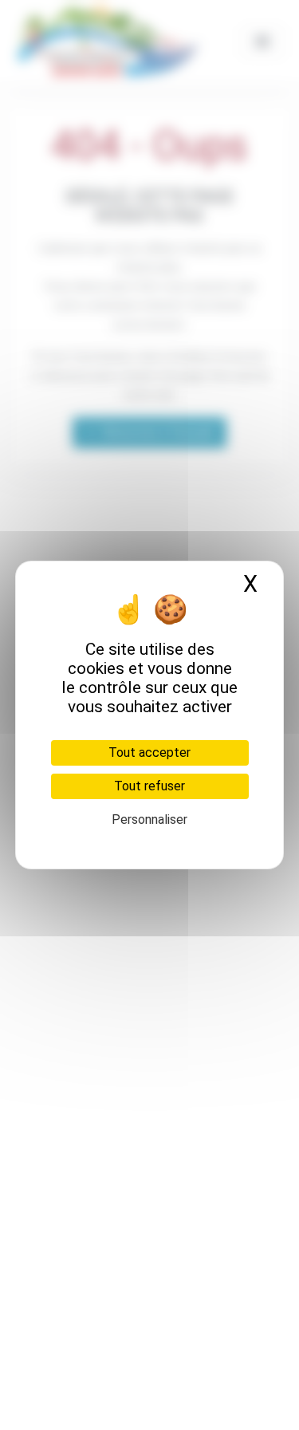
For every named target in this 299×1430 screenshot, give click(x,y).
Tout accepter (149, 752)
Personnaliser (149, 819)
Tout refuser (149, 786)
